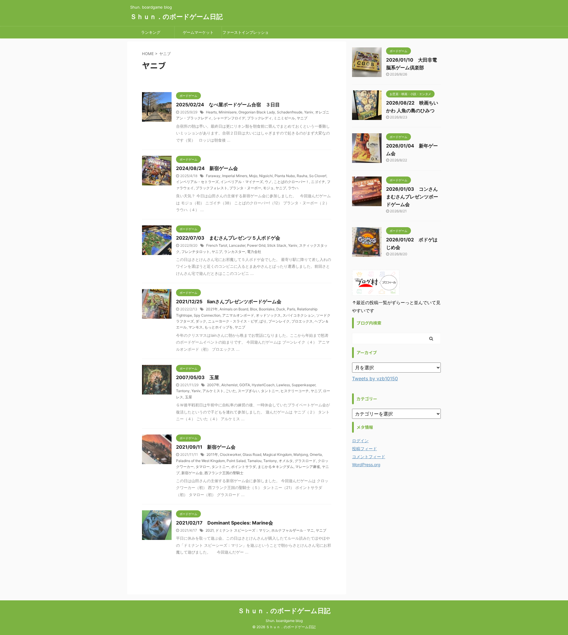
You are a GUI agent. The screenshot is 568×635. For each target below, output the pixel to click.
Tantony (183, 391)
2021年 (212, 309)
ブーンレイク (279, 321)
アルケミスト (213, 391)
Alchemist (229, 385)
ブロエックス (302, 321)
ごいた (230, 391)
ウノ (268, 181)
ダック (201, 321)
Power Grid (256, 245)
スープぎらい (248, 391)
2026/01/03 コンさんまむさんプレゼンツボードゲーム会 (412, 196)
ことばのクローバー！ (291, 181)
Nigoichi (266, 176)
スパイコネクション (298, 315)
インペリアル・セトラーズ (197, 181)
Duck (280, 309)
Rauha (302, 176)
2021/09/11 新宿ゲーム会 (205, 447)
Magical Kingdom (277, 454)
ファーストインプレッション (245, 34)
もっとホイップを (218, 327)
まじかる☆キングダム (275, 466)
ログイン (360, 440)
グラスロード (305, 460)
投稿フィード (364, 448)
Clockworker (230, 454)
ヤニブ (302, 118)
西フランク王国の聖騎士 (223, 473)
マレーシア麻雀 (307, 466)
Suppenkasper (303, 385)
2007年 (213, 385)
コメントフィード (368, 456)
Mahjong (300, 454)
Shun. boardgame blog (284, 620)
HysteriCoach (263, 385)
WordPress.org (366, 464)
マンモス (195, 327)
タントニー (270, 391)
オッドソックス (268, 315)
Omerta (316, 454)
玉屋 (188, 397)
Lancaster (237, 245)
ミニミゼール (284, 118)
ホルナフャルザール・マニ (292, 530)
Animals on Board (234, 309)
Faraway (213, 176)
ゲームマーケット (198, 32)
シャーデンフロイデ (229, 118)
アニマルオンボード (238, 315)
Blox (253, 309)
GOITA (244, 385)
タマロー (203, 466)
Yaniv (308, 112)
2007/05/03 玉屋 (197, 377)
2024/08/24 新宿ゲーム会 (207, 168)
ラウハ (293, 188)
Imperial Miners (234, 176)
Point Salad (236, 460)
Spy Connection (207, 315)
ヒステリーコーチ (294, 391)
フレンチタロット (195, 251)
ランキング (150, 32)
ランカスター (234, 251)
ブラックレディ (259, 118)
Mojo (253, 176)
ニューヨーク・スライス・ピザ (233, 321)
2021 (210, 530)
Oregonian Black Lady (256, 112)
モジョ (268, 188)
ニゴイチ (318, 181)
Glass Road (252, 454)
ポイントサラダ (243, 466)
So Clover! (317, 176)
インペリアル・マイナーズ (241, 181)
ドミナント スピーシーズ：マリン (242, 530)
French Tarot (216, 245)
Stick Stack (276, 245)
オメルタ (286, 460)
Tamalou (254, 460)
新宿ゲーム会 (192, 473)
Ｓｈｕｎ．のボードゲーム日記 (176, 16)
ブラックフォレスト (211, 188)
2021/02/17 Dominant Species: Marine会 (224, 523)
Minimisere (228, 112)
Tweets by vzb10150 (375, 378)
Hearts (211, 112)
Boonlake (267, 309)
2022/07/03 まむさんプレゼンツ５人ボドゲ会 (228, 238)
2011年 (212, 454)
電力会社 (254, 251)
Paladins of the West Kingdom (200, 460)
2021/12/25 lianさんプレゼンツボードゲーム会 (228, 301)
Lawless (283, 385)
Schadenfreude (289, 112)
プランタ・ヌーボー (245, 188)
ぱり (263, 321)
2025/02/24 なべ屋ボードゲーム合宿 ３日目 (228, 105)
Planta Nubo (285, 176)
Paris (291, 309)
